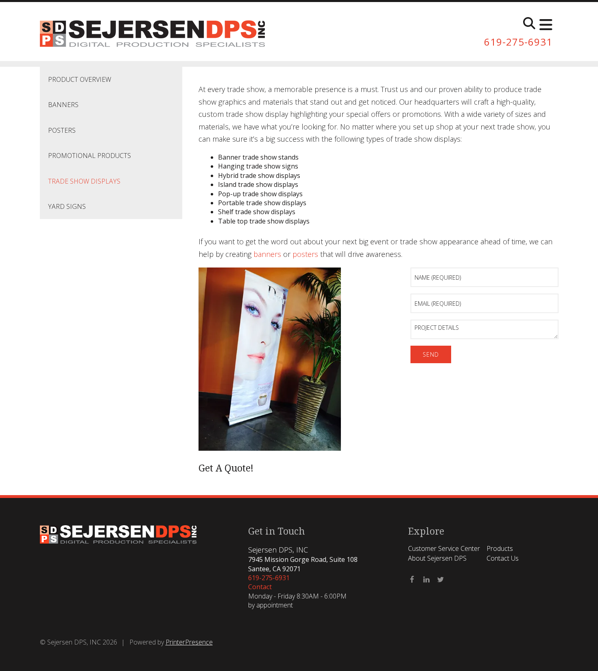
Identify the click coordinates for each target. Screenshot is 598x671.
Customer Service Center (444, 548)
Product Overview (79, 79)
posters (305, 254)
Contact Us (503, 558)
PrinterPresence (189, 642)
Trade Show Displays (84, 181)
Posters (62, 130)
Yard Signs (67, 206)
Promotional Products (89, 155)
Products (500, 548)
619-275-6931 (518, 41)
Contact (260, 586)
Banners (63, 104)
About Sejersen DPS (437, 558)
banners (267, 254)
